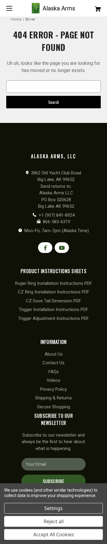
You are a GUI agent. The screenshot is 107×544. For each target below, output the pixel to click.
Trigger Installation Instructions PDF (53, 309)
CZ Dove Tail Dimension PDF (53, 301)
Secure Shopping (53, 406)
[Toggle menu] (14, 8)
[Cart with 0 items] (91, 6)
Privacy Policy (53, 389)
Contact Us (53, 362)
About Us (54, 354)
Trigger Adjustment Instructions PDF (53, 318)
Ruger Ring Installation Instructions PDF (53, 283)
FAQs (53, 371)
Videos (53, 380)
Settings (53, 508)
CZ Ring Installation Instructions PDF (53, 292)
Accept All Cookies (53, 534)
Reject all (54, 521)
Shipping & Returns (53, 398)
